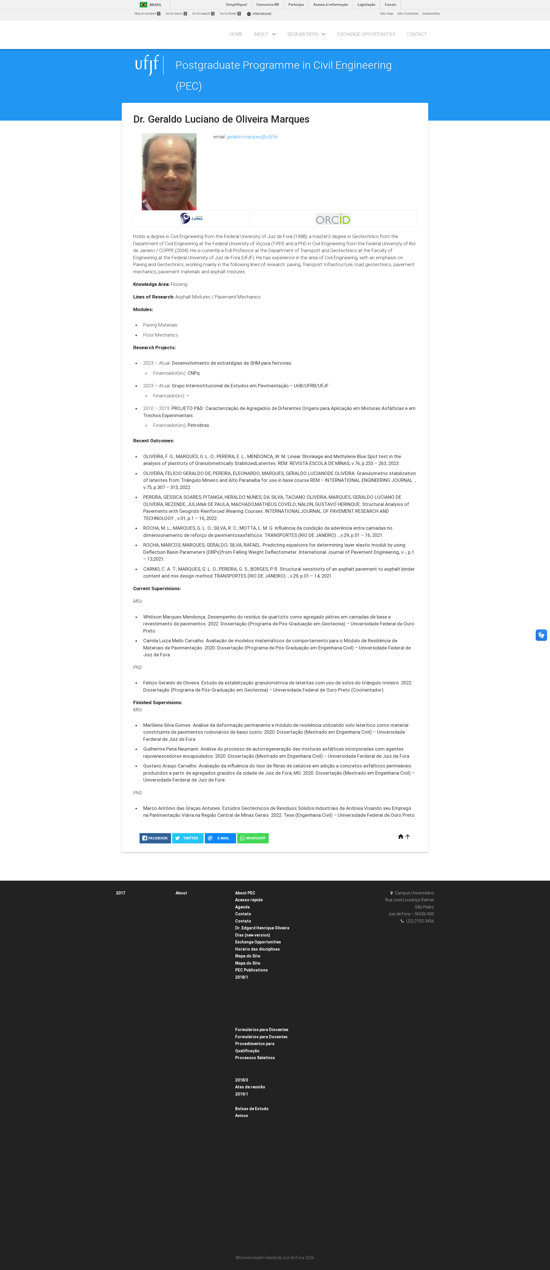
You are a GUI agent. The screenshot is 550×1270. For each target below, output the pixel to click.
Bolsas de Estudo (252, 1108)
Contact (417, 34)
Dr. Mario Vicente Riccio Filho (199, 1037)
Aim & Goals (187, 915)
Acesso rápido (249, 900)
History (183, 908)
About (261, 34)
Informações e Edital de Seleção (143, 900)
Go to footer (230, 13)
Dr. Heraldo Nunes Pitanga (198, 1006)
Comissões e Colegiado (196, 900)
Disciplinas (186, 1227)
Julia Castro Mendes (194, 1151)
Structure (185, 1204)
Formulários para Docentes (261, 1037)
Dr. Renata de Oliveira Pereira (200, 1098)
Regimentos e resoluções (196, 1196)
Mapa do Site (247, 956)
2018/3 (241, 1080)
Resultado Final (130, 915)
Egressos (185, 1219)
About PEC (245, 893)
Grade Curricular (191, 1234)
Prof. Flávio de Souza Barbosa (200, 1173)
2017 (120, 893)
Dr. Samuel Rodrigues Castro (199, 1113)
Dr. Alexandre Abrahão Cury (199, 953)
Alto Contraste (407, 13)
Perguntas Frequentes (254, 1073)
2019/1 (241, 1094)
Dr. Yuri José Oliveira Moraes (199, 1136)
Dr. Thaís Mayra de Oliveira (198, 1128)
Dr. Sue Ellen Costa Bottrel (197, 1120)
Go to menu (176, 13)
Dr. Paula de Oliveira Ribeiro (198, 1082)
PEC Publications (251, 970)
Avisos (241, 1115)
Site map (386, 13)
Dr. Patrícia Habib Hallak (196, 1075)
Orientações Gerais (252, 1065)
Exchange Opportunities (366, 34)
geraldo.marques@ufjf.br (252, 137)
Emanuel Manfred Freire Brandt (202, 1143)
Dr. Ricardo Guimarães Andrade (202, 1105)
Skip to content (147, 13)
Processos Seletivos (255, 1057)
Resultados (246, 1101)
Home (236, 34)
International (259, 14)
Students (185, 1181)
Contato (184, 1212)
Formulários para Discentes (261, 1029)
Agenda (242, 907)
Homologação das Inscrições (140, 908)
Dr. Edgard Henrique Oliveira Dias (203, 969)
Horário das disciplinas (257, 949)
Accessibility (431, 13)
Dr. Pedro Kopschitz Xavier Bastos (203, 1090)
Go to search (203, 13)
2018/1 (241, 977)
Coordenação (188, 923)
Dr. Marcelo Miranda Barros (199, 1029)
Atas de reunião (250, 1087)
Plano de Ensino (190, 1242)
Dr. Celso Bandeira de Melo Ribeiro (203, 961)
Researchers (303, 34)
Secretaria (186, 1189)
